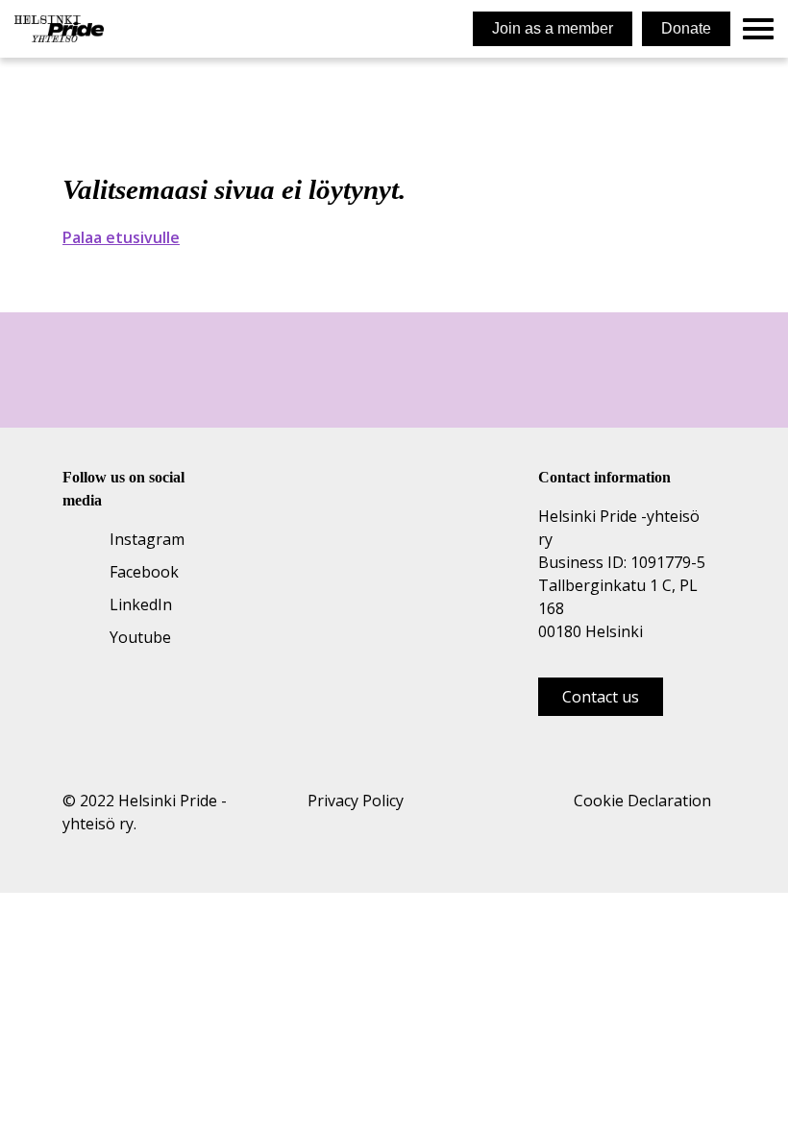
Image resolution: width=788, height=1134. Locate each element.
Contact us (600, 696)
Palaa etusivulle (121, 237)
